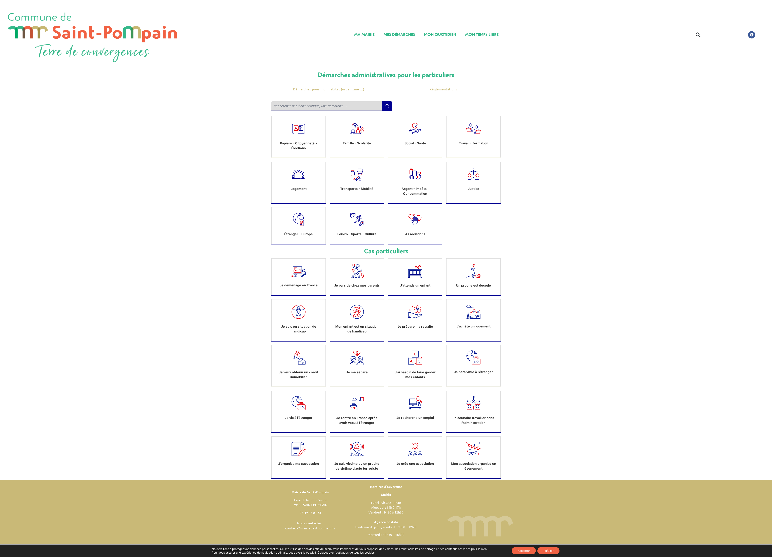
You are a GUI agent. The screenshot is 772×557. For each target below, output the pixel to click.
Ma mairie (364, 34)
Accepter (524, 550)
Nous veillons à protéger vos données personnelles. (245, 549)
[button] (698, 34)
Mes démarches (399, 34)
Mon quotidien (440, 34)
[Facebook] (751, 34)
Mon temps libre (482, 34)
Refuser (548, 550)
